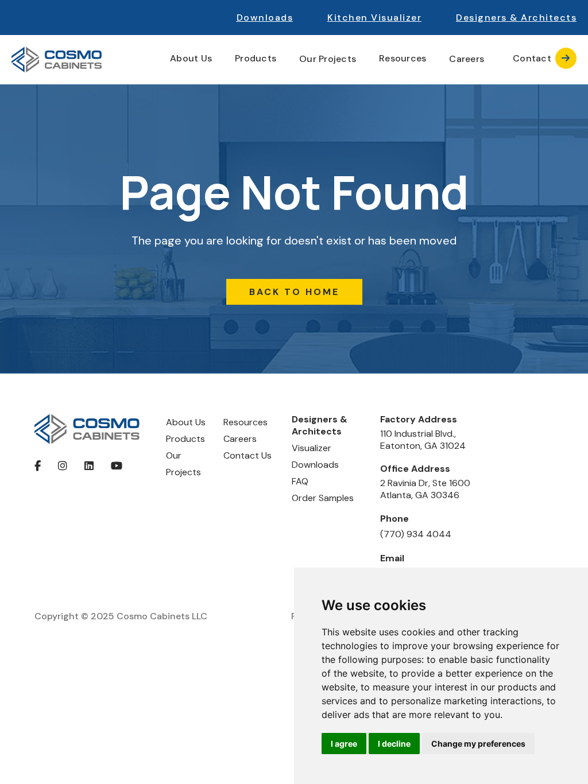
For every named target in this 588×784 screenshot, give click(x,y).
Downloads (265, 17)
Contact (541, 58)
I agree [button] (344, 743)
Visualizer (311, 448)
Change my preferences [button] (478, 743)
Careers (466, 59)
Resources (245, 422)
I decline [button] (394, 743)
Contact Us (247, 455)
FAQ (300, 481)
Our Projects (327, 59)
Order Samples (323, 498)
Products (185, 439)
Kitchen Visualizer (374, 17)
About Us (186, 422)
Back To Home (294, 292)
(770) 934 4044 (415, 534)
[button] (516, 17)
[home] (56, 59)
